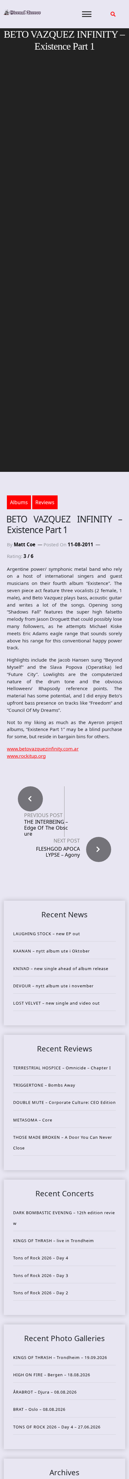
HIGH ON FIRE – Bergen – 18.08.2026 (51, 1375)
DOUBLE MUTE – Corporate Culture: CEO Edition (64, 1102)
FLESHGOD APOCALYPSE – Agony (58, 851)
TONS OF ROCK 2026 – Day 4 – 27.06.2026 (57, 1427)
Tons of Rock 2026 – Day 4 (40, 1258)
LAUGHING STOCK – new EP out (46, 933)
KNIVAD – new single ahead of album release (60, 968)
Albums (19, 502)
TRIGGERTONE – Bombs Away (44, 1085)
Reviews (44, 502)
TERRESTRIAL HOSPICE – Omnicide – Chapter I (62, 1068)
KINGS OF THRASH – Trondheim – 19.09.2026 (60, 1357)
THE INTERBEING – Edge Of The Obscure (46, 828)
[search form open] (113, 14)
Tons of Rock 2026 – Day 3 (40, 1275)
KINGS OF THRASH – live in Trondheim (53, 1240)
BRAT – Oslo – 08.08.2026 (39, 1409)
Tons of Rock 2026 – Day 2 (40, 1293)
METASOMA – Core (32, 1120)
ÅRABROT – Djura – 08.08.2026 (45, 1392)
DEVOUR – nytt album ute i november (53, 986)
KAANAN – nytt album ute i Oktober (51, 951)
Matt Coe (24, 544)
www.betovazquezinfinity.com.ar (43, 748)
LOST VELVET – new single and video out (56, 1003)
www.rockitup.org (26, 756)
